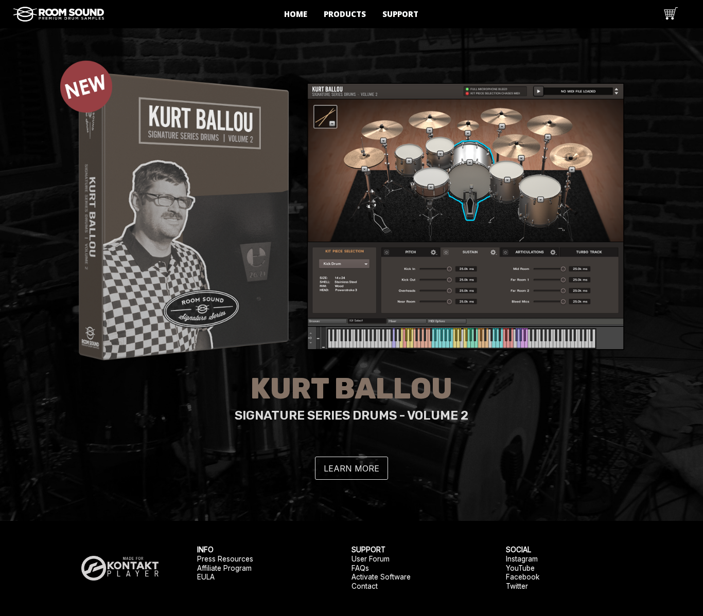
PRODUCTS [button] (345, 14)
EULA (206, 577)
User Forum (370, 559)
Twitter (517, 586)
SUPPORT (400, 14)
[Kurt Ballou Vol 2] (351, 211)
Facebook (522, 577)
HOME (295, 14)
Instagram (522, 559)
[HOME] (58, 13)
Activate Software (381, 577)
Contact (364, 586)
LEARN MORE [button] (351, 468)
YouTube (520, 568)
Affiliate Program (224, 568)
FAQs (360, 568)
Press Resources (225, 559)
